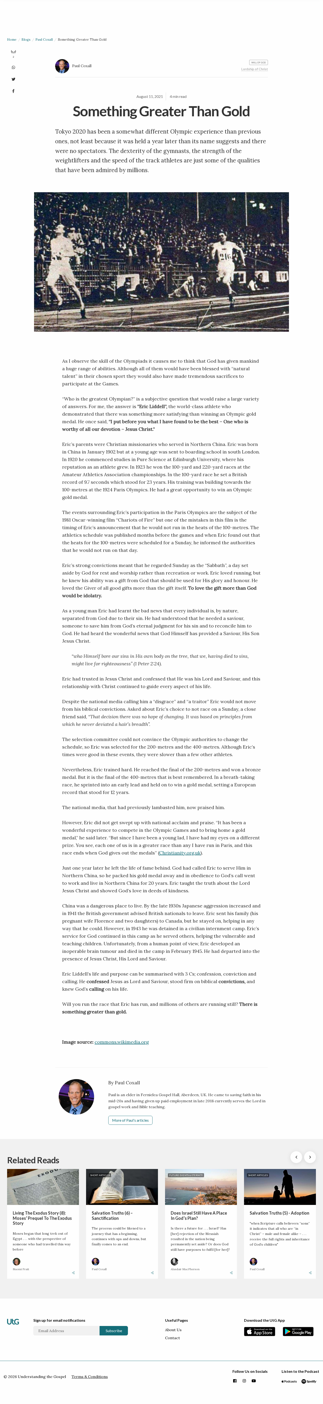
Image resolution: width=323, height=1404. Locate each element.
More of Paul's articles (130, 1120)
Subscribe (114, 1330)
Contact (172, 1337)
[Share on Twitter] (13, 78)
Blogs (26, 39)
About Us (173, 1329)
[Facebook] (234, 1381)
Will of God (258, 62)
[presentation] (296, 1157)
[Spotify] (309, 1381)
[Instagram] (244, 1381)
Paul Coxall (44, 39)
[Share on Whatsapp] (13, 66)
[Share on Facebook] (13, 90)
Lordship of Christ (254, 69)
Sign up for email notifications (59, 1320)
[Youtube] (253, 1381)
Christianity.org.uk (180, 853)
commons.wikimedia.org (122, 1042)
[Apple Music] (289, 1381)
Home (12, 39)
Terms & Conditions (90, 1376)
